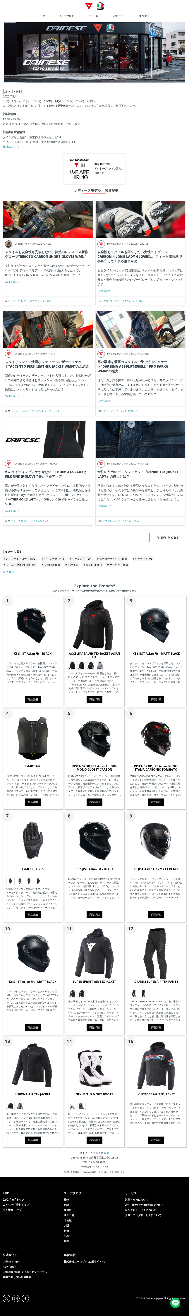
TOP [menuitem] (42, 16)
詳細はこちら (11, 146)
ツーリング (121, 410)
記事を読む (12, 281)
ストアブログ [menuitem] (66, 16)
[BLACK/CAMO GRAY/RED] (72, 666)
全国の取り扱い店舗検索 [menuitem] (17, 1277)
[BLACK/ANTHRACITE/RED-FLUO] (143, 994)
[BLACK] (10, 1106)
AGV (73, 564)
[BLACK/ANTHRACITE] (10, 881)
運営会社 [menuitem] (144, 16)
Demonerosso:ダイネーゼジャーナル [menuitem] (25, 1272)
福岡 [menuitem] (66, 1241)
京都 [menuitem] (66, 1230)
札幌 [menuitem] (66, 1199)
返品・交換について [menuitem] (136, 1199)
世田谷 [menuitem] (68, 1210)
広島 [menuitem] (66, 1236)
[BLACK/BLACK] (134, 994)
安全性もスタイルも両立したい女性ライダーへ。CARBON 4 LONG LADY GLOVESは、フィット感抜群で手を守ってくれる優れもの (139, 256)
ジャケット (16, 410)
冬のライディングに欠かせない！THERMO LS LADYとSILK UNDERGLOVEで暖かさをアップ (46, 474)
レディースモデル (30, 301)
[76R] (20, 1106)
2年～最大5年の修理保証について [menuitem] (144, 1205)
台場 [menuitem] (66, 1205)
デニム (135, 520)
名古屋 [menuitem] (68, 1220)
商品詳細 (33, 699)
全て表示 (9, 572)
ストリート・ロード (21, 558)
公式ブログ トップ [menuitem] (13, 1199)
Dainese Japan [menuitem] (12, 1261)
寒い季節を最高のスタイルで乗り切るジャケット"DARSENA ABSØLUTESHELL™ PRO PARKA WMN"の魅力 (132, 366)
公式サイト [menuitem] (119, 16)
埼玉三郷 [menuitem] (69, 1215)
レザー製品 (45, 301)
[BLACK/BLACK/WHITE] (91, 666)
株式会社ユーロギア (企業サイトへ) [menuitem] (84, 1261)
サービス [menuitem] (93, 16)
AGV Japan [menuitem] (9, 1266)
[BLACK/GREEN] (20, 881)
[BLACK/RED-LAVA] (38, 881)
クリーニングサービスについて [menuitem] (143, 1215)
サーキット (119, 564)
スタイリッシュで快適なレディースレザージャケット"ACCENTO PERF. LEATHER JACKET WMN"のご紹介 (47, 364)
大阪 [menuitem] (66, 1225)
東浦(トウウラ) (25, 243)
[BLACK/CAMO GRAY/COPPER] (82, 666)
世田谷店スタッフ (119, 243)
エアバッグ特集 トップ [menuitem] (16, 1204)
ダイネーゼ (54, 558)
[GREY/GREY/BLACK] (100, 666)
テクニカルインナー (41, 520)
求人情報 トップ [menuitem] (12, 1210)
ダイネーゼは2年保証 (21, 564)
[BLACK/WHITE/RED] (82, 994)
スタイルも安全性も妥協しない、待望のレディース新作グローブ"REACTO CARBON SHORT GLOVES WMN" (46, 254)
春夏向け (52, 564)
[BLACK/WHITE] (72, 994)
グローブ (15, 301)
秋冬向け (132, 410)
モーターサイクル (113, 558)
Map (106, 1152)
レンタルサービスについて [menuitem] (140, 1210)
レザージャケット (51, 410)
